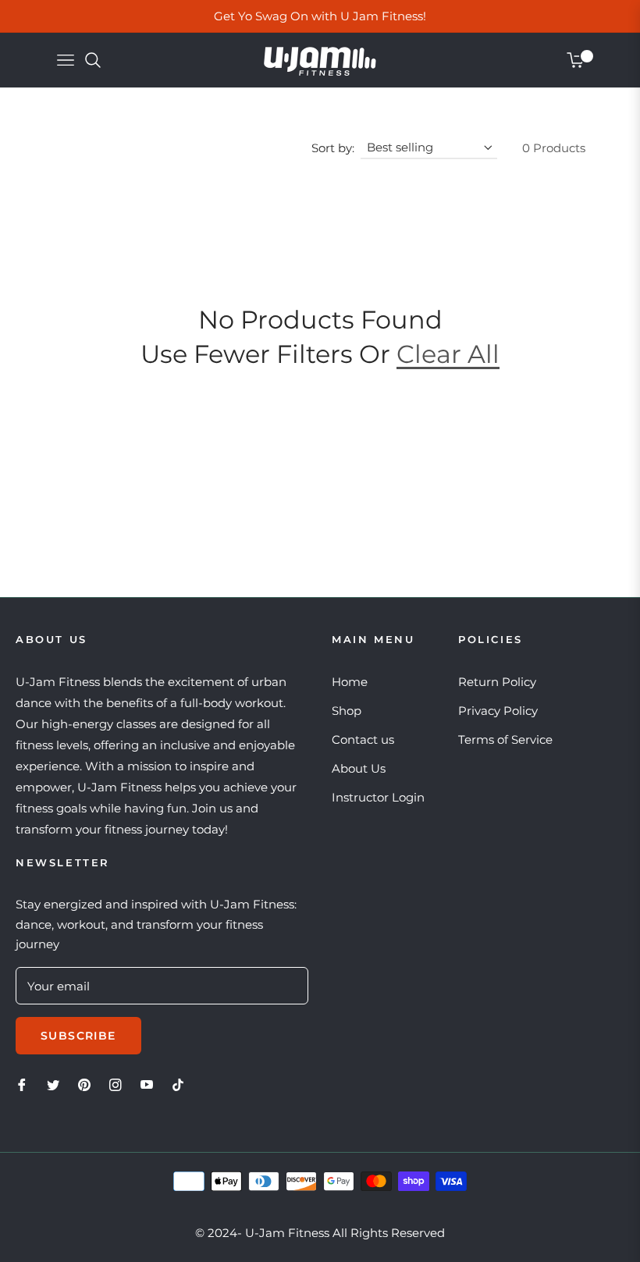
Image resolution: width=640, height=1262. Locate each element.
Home (350, 681)
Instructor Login (378, 797)
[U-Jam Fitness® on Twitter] (53, 1083)
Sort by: (332, 147)
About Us (359, 768)
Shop (346, 710)
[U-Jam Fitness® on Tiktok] (182, 1083)
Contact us (363, 739)
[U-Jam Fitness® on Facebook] (22, 1083)
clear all (448, 354)
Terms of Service (505, 739)
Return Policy (497, 681)
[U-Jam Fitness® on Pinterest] (84, 1083)
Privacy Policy (498, 710)
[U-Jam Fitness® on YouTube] (146, 1083)
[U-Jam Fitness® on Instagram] (115, 1083)
